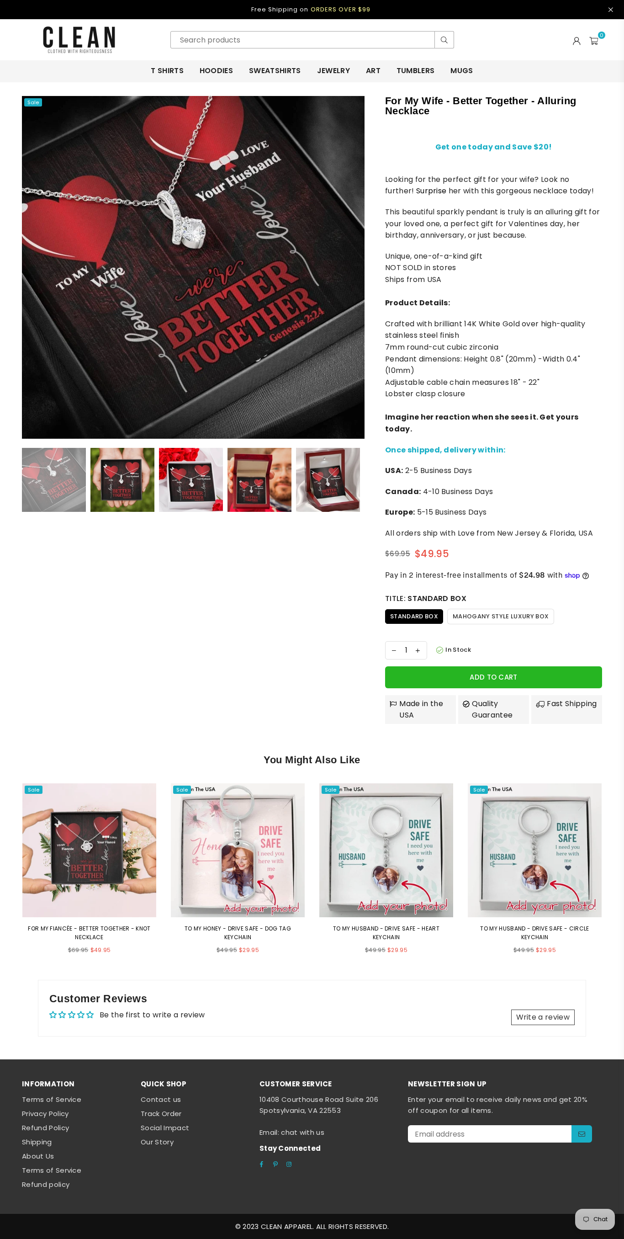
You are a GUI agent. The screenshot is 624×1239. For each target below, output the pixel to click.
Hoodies (216, 70)
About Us (38, 1156)
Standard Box (414, 616)
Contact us (161, 1099)
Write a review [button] (543, 1017)
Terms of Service (51, 1099)
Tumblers (416, 70)
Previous (30, 267)
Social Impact (165, 1128)
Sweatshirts (275, 70)
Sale (33, 102)
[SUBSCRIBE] (581, 1134)
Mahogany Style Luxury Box (501, 616)
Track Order (161, 1113)
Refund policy (45, 1184)
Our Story (157, 1142)
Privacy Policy (45, 1113)
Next (357, 267)
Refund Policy (45, 1128)
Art (373, 70)
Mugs (461, 70)
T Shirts (167, 70)
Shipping (37, 1142)
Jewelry (333, 70)
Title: (425, 598)
